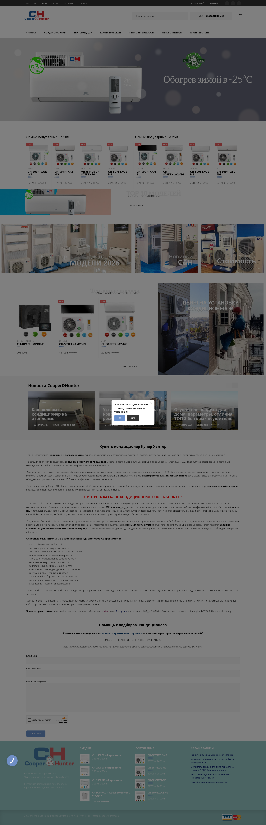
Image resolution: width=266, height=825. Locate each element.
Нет (133, 418)
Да (120, 418)
